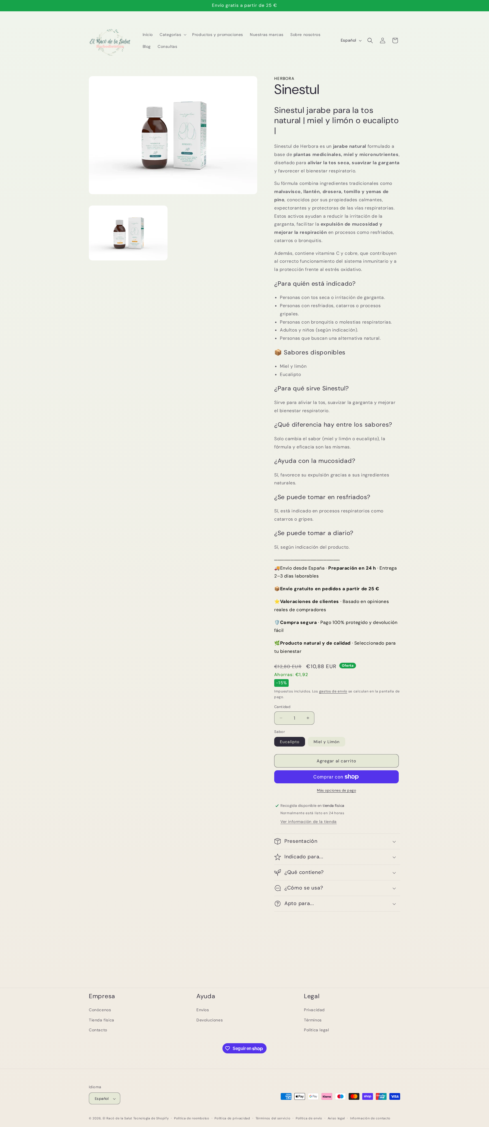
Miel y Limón (327, 741)
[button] (172, 34)
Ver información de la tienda (308, 821)
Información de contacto (370, 1118)
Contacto (98, 1029)
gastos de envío (333, 691)
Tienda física (101, 1019)
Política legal (316, 1029)
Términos (313, 1019)
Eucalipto (289, 741)
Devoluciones (209, 1019)
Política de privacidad (232, 1118)
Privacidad (314, 1009)
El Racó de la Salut (117, 1118)
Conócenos (100, 1009)
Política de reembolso (191, 1118)
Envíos (202, 1009)
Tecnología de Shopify (151, 1118)
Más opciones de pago (336, 790)
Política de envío (309, 1118)
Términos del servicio (273, 1118)
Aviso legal (336, 1118)
